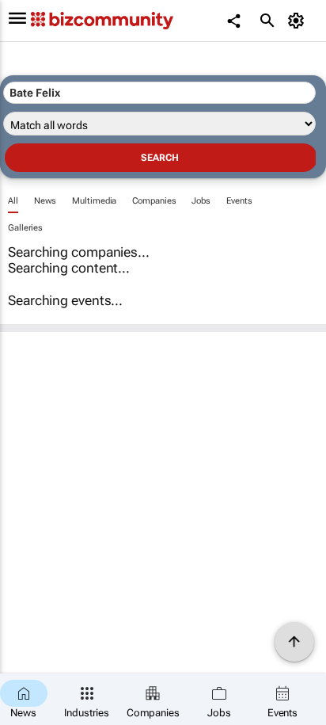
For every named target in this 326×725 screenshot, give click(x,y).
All (13, 201)
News (45, 201)
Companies (154, 201)
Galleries (25, 228)
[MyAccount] (298, 20)
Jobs (200, 201)
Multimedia (94, 201)
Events (239, 201)
